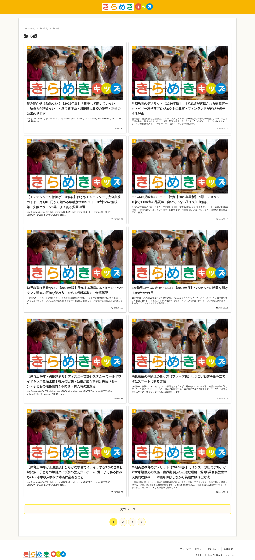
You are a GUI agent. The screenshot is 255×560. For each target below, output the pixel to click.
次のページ (127, 509)
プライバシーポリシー (192, 549)
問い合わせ (214, 549)
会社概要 (228, 549)
